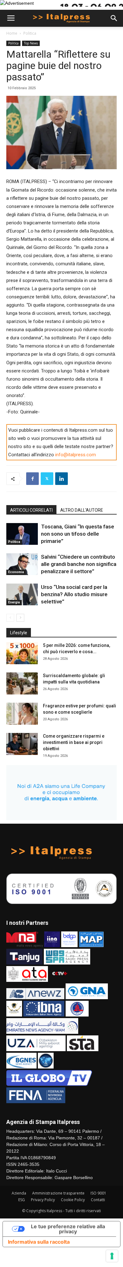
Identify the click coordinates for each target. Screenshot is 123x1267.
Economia (16, 572)
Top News (31, 43)
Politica (29, 33)
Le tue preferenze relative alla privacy (68, 1229)
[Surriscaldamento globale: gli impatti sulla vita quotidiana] (22, 683)
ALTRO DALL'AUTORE (81, 510)
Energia (14, 602)
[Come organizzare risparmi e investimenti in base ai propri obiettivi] (22, 744)
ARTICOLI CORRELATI (31, 510)
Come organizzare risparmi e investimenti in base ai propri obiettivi (73, 742)
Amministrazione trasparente (58, 1193)
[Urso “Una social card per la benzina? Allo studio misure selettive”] (22, 594)
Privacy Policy (43, 1199)
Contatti (98, 1199)
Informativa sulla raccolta (39, 1242)
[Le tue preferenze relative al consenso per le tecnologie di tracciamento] (112, 1256)
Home (11, 33)
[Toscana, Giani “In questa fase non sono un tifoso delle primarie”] (22, 534)
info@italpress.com (75, 455)
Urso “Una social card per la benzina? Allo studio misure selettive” (74, 594)
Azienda (19, 1193)
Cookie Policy (73, 1199)
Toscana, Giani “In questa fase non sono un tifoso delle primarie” (77, 533)
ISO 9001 (98, 1193)
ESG (21, 1199)
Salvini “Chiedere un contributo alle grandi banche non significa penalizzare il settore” (78, 564)
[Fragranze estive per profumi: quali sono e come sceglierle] (22, 714)
